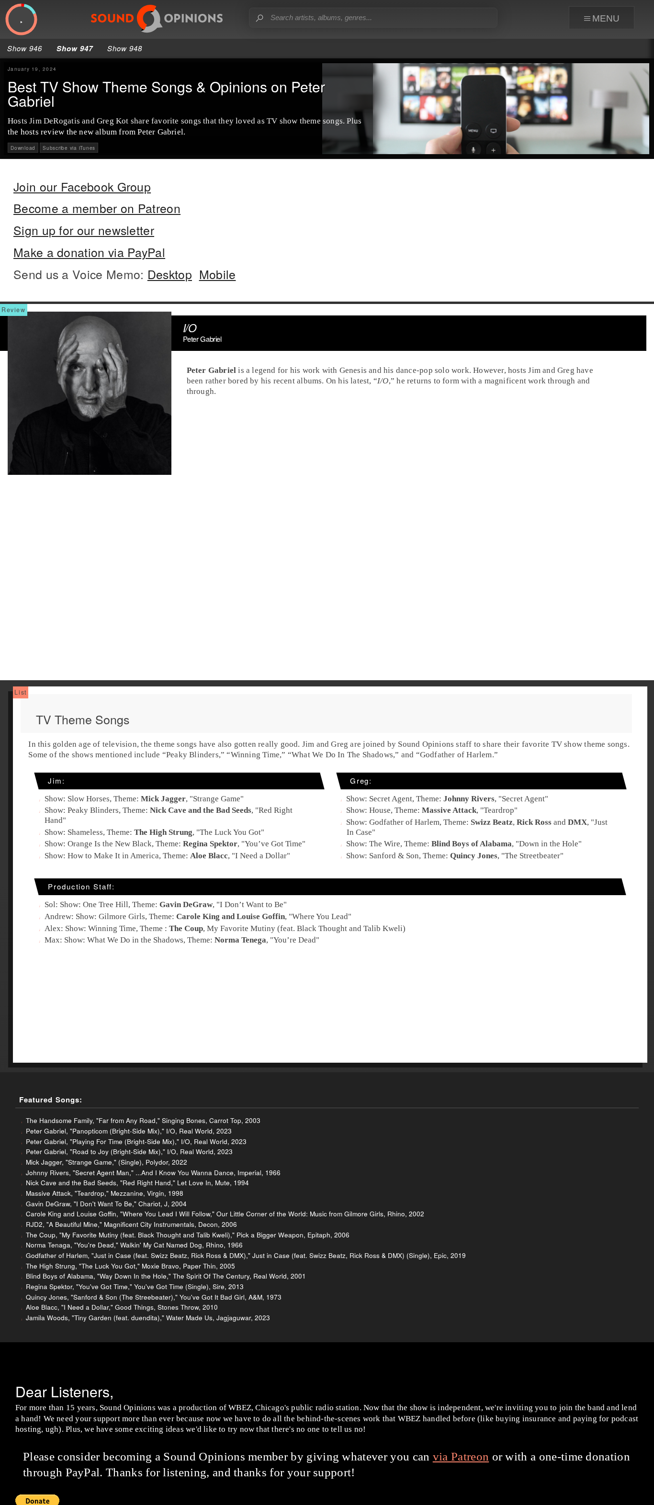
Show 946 (24, 48)
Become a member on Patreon (96, 208)
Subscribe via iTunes (69, 148)
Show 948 (124, 48)
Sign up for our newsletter (83, 230)
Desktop (169, 274)
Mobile (217, 274)
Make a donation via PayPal (89, 252)
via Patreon (461, 1456)
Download (23, 148)
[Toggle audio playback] (21, 19)
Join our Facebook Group (82, 186)
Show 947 (74, 48)
